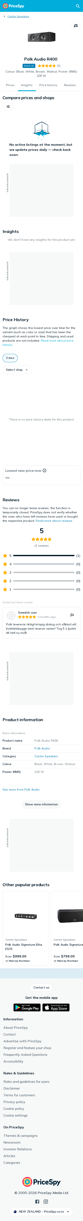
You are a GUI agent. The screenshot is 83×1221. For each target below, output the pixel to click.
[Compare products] (75, 25)
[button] (8, 106)
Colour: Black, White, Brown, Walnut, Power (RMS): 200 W (42, 74)
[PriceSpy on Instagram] (45, 1201)
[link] (41, 623)
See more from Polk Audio (21, 789)
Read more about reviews (54, 521)
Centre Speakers (18, 16)
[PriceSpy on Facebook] (37, 1201)
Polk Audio (42, 748)
